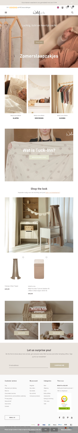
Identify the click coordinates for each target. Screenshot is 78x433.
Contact (7, 406)
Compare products (35, 396)
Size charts (8, 403)
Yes (46, 429)
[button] (6, 12)
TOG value (46, 401)
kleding (62, 118)
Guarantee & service (10, 393)
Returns (7, 391)
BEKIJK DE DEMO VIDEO (39, 157)
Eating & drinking (48, 398)
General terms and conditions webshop (15, 396)
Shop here (39, 42)
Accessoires (47, 396)
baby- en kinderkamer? (53, 192)
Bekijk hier (39, 316)
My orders (32, 388)
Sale (45, 403)
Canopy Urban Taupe (11, 286)
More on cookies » (66, 429)
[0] (71, 7)
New (45, 385)
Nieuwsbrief (8, 401)
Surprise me (59, 365)
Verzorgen (39, 118)
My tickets (32, 391)
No (54, 429)
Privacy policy (8, 398)
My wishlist (33, 393)
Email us (12, 417)
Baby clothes (47, 393)
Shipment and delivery (11, 388)
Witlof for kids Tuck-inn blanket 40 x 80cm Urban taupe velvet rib (38, 290)
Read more (21, 333)
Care (45, 391)
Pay (6, 385)
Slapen (16, 118)
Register (32, 385)
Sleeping (46, 388)
